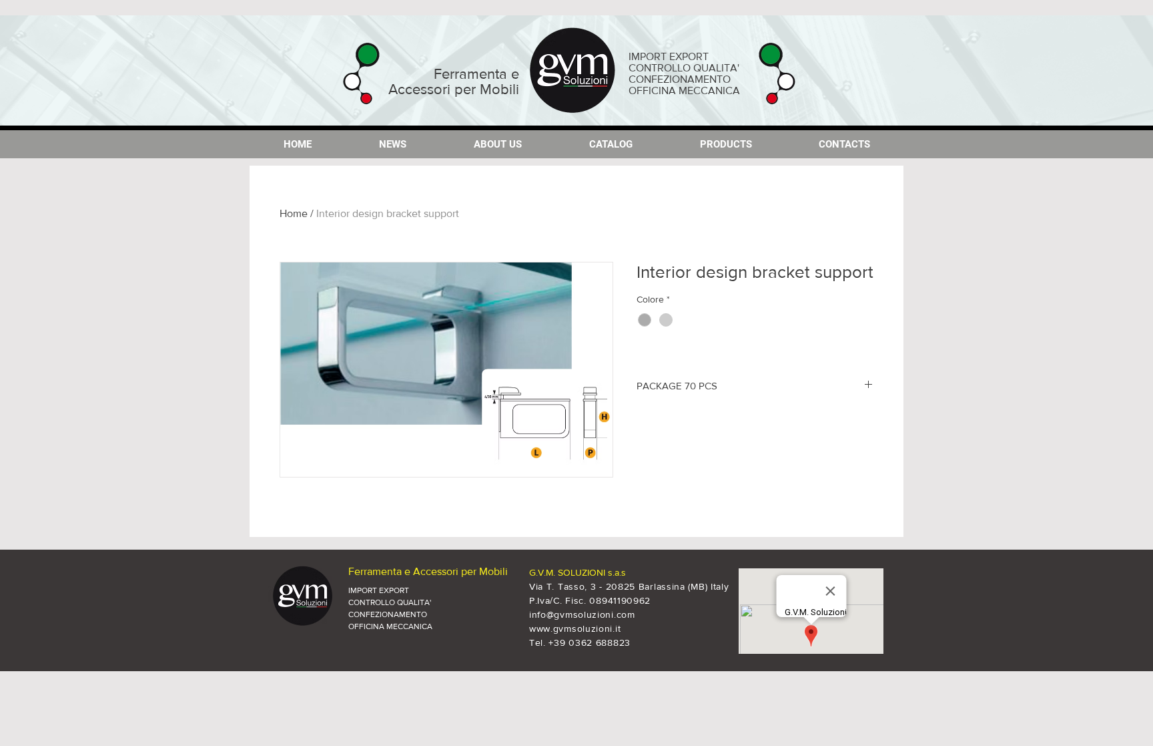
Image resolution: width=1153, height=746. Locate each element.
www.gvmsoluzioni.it (575, 628)
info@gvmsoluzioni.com (582, 614)
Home (294, 213)
